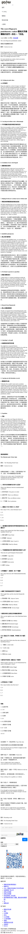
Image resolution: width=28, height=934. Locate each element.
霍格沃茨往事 (7, 909)
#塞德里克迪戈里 (8, 922)
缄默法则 (6, 903)
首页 (3, 7)
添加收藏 (15, 38)
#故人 (5, 915)
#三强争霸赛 (7, 918)
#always (6, 925)
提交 (25, 839)
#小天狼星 (6, 917)
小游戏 (4, 24)
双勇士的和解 (7, 892)
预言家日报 (5, 20)
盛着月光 (6, 886)
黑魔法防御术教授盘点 (10, 884)
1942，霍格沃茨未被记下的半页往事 (14, 888)
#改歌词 (6, 924)
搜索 (17, 844)
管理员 (4, 16)
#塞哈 (5, 920)
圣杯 (5, 911)
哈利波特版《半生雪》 (10, 895)
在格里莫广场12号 (9, 890)
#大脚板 (6, 913)
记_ (5, 901)
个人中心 (4, 11)
